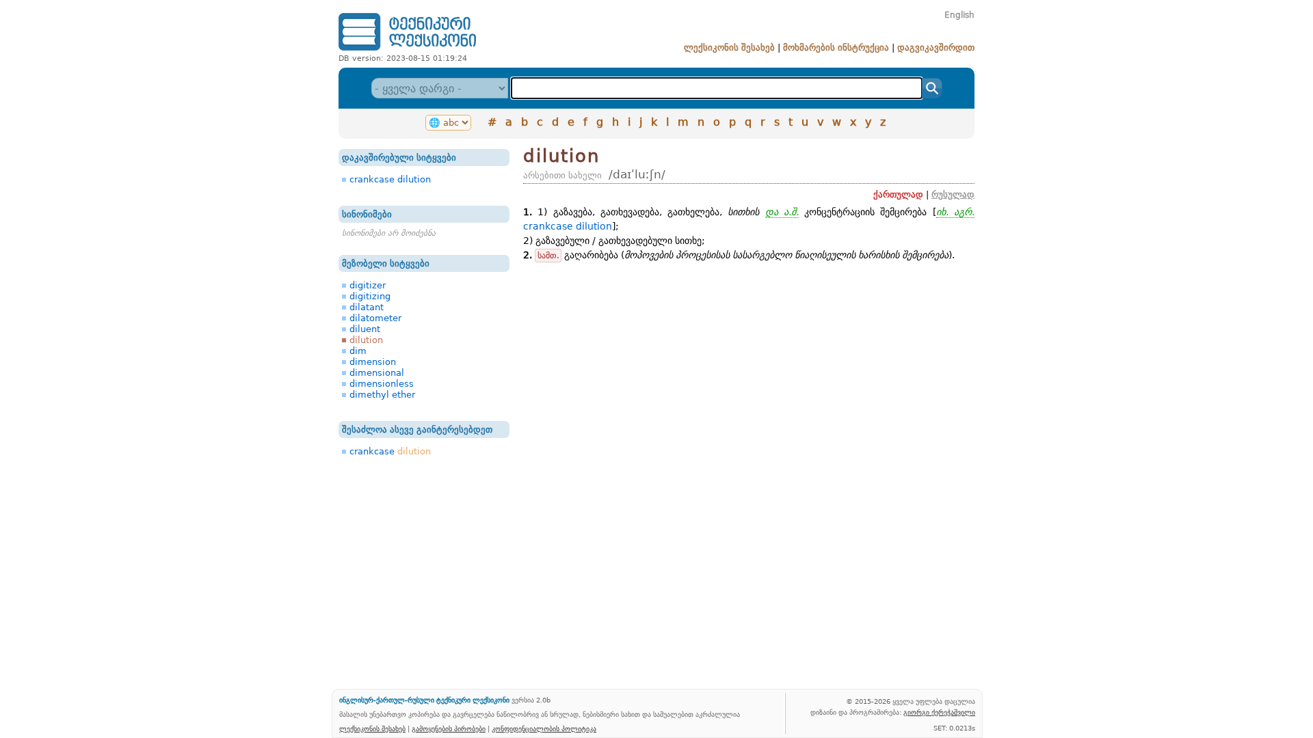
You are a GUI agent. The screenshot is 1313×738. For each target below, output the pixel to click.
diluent (364, 329)
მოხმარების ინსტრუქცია (836, 47)
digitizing (369, 296)
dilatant (366, 307)
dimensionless (381, 384)
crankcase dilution (390, 179)
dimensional (376, 373)
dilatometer (375, 318)
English (959, 15)
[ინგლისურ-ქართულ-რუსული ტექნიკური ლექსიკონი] (407, 50)
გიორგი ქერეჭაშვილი (939, 712)
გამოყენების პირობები (449, 728)
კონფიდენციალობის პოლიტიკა (544, 728)
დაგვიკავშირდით (935, 47)
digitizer (367, 285)
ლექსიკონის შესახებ (729, 47)
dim (358, 351)
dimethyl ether (382, 395)
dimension (372, 362)
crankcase (390, 451)
